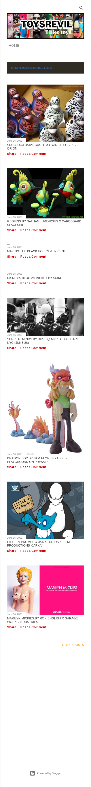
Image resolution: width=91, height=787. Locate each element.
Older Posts (73, 645)
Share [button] (11, 153)
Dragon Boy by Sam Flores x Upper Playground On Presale (37, 460)
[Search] (81, 7)
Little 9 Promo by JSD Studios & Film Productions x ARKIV (38, 543)
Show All (72, 68)
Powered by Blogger (49, 773)
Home (14, 46)
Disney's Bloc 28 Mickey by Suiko (35, 278)
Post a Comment (33, 153)
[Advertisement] (45, 703)
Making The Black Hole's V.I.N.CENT (36, 251)
